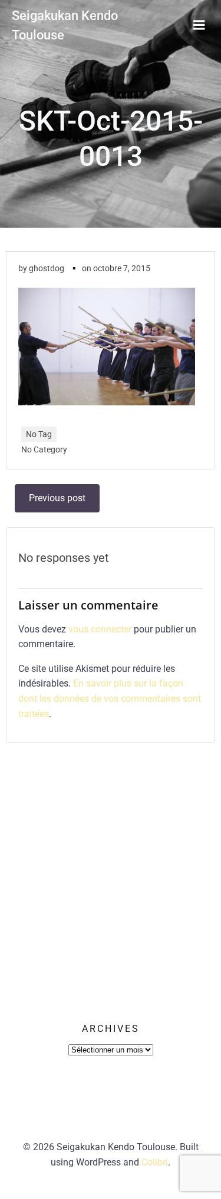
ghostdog (46, 268)
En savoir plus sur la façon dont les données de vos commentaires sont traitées (109, 698)
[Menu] (199, 25)
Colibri (154, 1162)
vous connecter (99, 629)
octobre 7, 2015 (121, 268)
